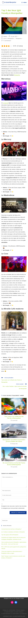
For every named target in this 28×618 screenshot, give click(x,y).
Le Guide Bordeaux (5, 613)
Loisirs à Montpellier (9, 38)
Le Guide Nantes (15, 613)
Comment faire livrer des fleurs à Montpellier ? (11, 529)
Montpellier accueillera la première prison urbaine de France (14, 440)
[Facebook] (15, 602)
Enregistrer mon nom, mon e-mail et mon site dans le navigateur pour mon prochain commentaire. (14, 507)
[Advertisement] (14, 576)
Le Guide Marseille (8, 611)
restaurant (5, 103)
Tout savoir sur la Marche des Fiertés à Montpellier (14, 417)
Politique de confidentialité (9, 610)
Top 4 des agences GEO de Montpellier (9, 534)
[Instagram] (12, 602)
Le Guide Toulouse (18, 611)
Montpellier (19, 38)
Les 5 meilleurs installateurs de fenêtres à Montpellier (13, 532)
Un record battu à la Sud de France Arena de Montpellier (14, 463)
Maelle (5, 36)
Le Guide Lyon (23, 613)
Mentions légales (20, 610)
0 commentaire (7, 40)
